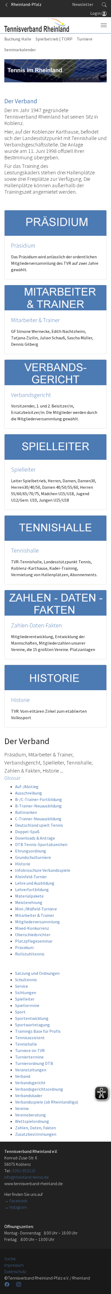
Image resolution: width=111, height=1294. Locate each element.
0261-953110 (23, 1170)
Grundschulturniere (33, 857)
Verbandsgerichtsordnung (39, 1089)
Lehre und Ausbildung (34, 883)
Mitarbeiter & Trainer (35, 320)
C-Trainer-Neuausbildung (38, 818)
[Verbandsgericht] (55, 371)
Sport (20, 1011)
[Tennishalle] (55, 527)
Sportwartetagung (32, 1024)
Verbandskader (28, 1095)
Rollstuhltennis (29, 954)
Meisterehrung (28, 902)
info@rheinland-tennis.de (26, 1177)
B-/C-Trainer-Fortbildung (38, 799)
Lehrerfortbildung (32, 889)
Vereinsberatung (30, 1114)
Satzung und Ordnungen (37, 973)
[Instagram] (19, 1284)
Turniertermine (29, 1057)
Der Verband (20, 101)
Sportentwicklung (31, 1018)
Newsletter (82, 4)
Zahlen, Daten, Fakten (35, 1127)
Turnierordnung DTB (34, 1063)
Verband (22, 1076)
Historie (20, 700)
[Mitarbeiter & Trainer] (55, 297)
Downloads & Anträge (35, 838)
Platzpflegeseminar (34, 941)
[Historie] (55, 677)
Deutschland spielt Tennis (39, 825)
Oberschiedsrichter (32, 934)
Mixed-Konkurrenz (32, 928)
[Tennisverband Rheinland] (36, 25)
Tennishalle (25, 550)
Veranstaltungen (30, 1069)
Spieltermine (27, 1005)
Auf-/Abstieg (27, 786)
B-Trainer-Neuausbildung (38, 805)
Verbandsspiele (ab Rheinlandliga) (46, 1102)
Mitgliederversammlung (37, 921)
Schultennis (26, 979)
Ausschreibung (28, 793)
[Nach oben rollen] (100, 1283)
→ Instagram (15, 1207)
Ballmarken (26, 812)
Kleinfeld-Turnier (31, 876)
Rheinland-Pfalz (25, 4)
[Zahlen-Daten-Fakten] (55, 602)
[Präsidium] (55, 222)
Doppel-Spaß (27, 831)
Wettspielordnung (32, 1121)
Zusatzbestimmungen (35, 1134)
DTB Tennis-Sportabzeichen (41, 844)
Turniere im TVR (30, 1050)
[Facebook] (7, 1284)
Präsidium (23, 245)
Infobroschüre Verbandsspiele (42, 870)
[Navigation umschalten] (104, 25)
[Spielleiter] (55, 446)
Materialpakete (29, 896)
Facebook (18, 1200)
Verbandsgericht (31, 395)
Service (21, 986)
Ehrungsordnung (30, 851)
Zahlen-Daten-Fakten (36, 625)
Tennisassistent (30, 1037)
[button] (104, 4)
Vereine (22, 1108)
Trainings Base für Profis (38, 1031)
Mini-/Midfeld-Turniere (36, 908)
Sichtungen (25, 992)
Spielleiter (23, 469)
